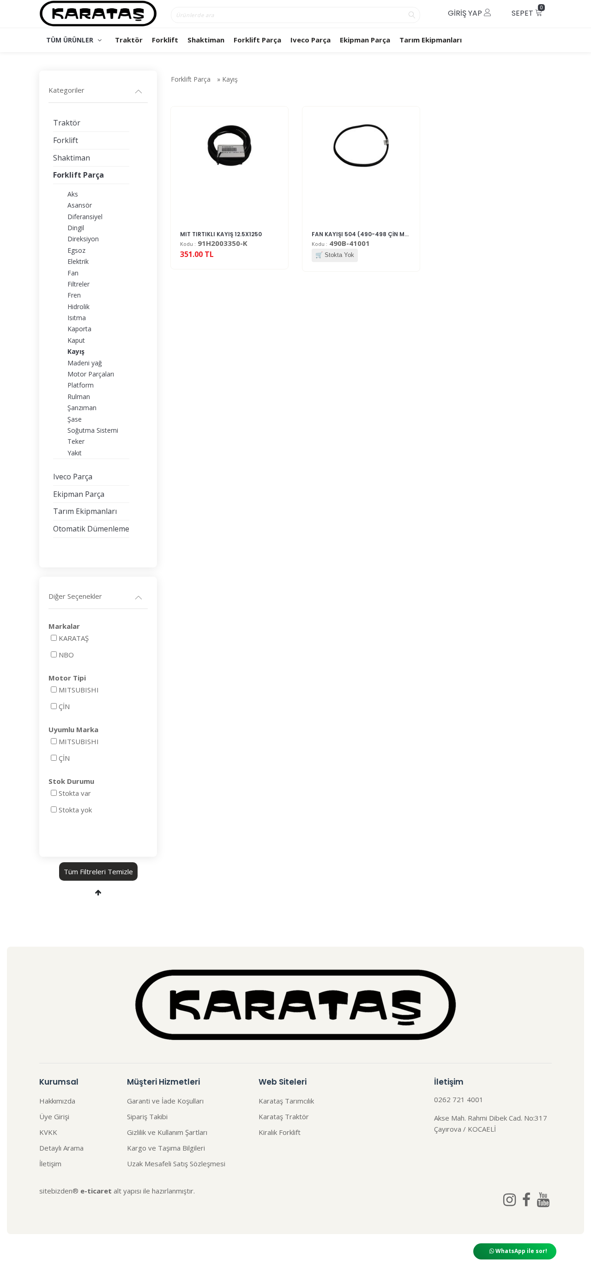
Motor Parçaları (90, 374)
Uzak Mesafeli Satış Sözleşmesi (176, 1163)
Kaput (76, 340)
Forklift (165, 39)
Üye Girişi (54, 1116)
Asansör (79, 205)
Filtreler (78, 284)
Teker (75, 441)
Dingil (75, 227)
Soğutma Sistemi (92, 430)
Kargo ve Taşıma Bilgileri (166, 1147)
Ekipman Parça (365, 39)
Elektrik (78, 261)
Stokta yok (75, 809)
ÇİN (64, 706)
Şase (74, 419)
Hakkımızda (57, 1100)
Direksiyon (83, 238)
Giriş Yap (466, 13)
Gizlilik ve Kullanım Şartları (167, 1132)
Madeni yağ (84, 362)
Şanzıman (81, 407)
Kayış (230, 79)
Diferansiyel (85, 216)
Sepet (527, 11)
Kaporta (79, 328)
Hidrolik (78, 306)
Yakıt (74, 452)
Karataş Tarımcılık (286, 1100)
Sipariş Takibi (147, 1116)
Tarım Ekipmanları (430, 39)
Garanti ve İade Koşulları (165, 1100)
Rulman (78, 396)
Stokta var (75, 793)
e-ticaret (96, 1190)
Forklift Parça (257, 39)
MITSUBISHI (79, 689)
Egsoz (76, 250)
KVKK (48, 1132)
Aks (72, 194)
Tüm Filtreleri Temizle (98, 871)
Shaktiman (205, 39)
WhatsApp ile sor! (520, 1251)
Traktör (129, 39)
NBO (66, 654)
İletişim (50, 1163)
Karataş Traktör (284, 1116)
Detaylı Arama (61, 1147)
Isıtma (76, 317)
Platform (80, 385)
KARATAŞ (74, 638)
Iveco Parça (310, 39)
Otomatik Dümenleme (91, 529)
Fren (74, 295)
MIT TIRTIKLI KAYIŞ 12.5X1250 (221, 234)
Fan (72, 273)
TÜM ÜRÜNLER (70, 40)
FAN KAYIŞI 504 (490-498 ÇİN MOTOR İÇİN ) (375, 234)
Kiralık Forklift (280, 1132)
